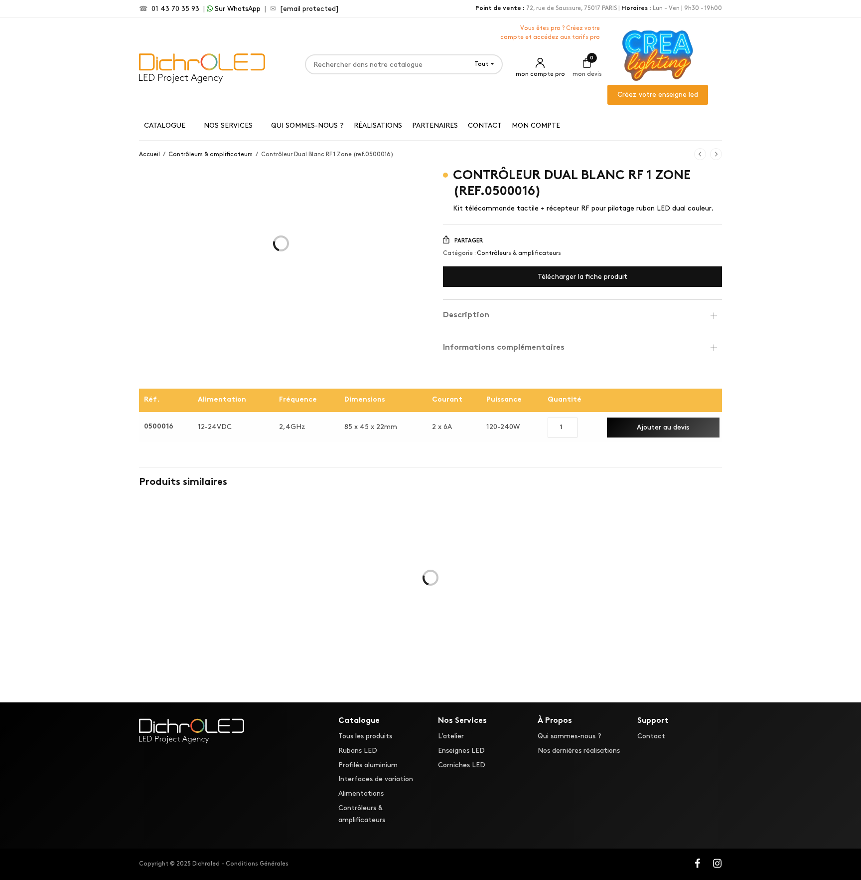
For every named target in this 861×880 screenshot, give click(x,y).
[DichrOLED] (202, 67)
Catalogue (164, 125)
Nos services (228, 125)
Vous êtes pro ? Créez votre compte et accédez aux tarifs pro (550, 32)
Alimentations (361, 794)
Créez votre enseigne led (657, 94)
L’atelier (451, 736)
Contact (485, 125)
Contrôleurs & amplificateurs (210, 154)
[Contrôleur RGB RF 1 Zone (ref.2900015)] (430, 595)
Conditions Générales (257, 864)
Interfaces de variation (375, 779)
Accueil (149, 154)
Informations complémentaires (504, 348)
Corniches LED (461, 765)
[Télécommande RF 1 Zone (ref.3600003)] (630, 611)
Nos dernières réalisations (579, 750)
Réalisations (378, 125)
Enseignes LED (461, 750)
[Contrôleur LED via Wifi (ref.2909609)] (231, 595)
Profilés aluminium (368, 765)
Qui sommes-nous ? (307, 125)
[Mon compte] (540, 64)
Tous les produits (365, 736)
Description (466, 315)
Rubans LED (357, 750)
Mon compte (536, 125)
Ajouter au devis (663, 427)
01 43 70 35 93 (175, 8)
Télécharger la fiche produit (582, 276)
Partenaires (435, 125)
